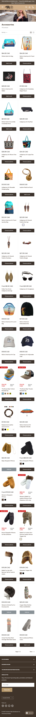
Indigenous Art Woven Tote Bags (9, 155)
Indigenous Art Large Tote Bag (26, 155)
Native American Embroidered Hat (24, 322)
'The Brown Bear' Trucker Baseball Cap (26, 389)
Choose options (27, 63)
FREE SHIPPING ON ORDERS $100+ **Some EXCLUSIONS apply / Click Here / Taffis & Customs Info (18, 2)
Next (31, 651)
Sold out (9, 469)
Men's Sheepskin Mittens (26, 461)
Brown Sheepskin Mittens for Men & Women (8, 533)
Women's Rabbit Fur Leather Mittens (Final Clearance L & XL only (25, 498)
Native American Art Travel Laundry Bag (9, 221)
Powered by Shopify (6, 713)
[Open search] (26, 7)
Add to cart (9, 63)
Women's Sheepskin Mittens (7, 496)
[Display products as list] (33, 32)
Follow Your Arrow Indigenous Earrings (7, 290)
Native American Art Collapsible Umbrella (25, 425)
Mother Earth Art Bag (7, 56)
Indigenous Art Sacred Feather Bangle (26, 257)
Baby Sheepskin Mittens (8, 461)
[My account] (29, 7)
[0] (33, 7)
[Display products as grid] (31, 32)
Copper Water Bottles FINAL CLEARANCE (25, 606)
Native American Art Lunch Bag (9, 322)
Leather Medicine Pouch (26, 187)
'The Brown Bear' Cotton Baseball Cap (8, 389)
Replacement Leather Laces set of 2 (7, 425)
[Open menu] (2, 7)
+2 (13, 429)
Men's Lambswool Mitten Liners (26, 638)
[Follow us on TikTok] (12, 706)
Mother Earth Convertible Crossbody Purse (8, 122)
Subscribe (7, 690)
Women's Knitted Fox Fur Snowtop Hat (8, 606)
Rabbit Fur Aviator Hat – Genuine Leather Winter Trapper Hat (26, 534)
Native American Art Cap (8, 354)
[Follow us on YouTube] (9, 706)
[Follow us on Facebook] (3, 706)
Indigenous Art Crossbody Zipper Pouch (27, 90)
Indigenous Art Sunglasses (27, 289)
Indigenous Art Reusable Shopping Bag (8, 188)
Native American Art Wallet (7, 90)
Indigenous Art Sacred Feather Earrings (26, 221)
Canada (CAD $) (6, 697)
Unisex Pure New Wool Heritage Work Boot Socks (9, 638)
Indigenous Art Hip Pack (26, 122)
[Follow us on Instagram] (6, 706)
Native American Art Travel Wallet (27, 57)
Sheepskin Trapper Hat (26, 570)
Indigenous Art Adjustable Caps (27, 355)
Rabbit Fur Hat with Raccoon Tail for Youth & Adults (8, 572)
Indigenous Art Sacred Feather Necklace (8, 257)
